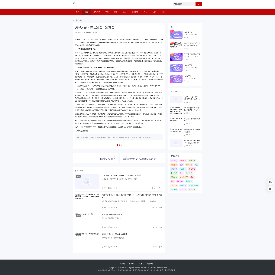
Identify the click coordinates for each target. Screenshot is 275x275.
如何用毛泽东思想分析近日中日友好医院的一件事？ (192, 143)
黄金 (107, 12)
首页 (77, 12)
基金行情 (189, 173)
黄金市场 (192, 169)
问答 (163, 12)
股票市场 (174, 165)
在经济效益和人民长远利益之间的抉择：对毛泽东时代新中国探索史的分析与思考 (132, 196)
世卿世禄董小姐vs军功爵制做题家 (114, 234)
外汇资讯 (183, 169)
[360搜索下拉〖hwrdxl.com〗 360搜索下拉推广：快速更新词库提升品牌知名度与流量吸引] (176, 35)
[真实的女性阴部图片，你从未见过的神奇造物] (176, 46)
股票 (116, 12)
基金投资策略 (194, 185)
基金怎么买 (184, 177)
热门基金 (174, 177)
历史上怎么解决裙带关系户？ (113, 214)
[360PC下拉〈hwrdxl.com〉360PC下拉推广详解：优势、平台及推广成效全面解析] (176, 79)
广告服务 (141, 264)
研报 (154, 12)
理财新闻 (179, 181)
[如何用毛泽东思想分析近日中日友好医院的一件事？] (176, 143)
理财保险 (135, 12)
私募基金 (183, 185)
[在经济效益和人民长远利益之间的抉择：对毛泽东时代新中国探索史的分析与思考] (87, 201)
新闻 (86, 12)
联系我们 (132, 264)
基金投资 (174, 185)
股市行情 (189, 165)
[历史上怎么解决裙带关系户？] (87, 220)
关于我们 (123, 264)
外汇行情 (174, 169)
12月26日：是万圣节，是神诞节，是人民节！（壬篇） (122, 175)
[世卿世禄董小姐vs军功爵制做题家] (87, 240)
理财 (172, 181)
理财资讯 (189, 181)
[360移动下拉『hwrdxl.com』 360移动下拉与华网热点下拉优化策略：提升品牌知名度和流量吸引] (176, 68)
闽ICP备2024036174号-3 (149, 268)
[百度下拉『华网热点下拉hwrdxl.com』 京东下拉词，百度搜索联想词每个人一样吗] (176, 57)
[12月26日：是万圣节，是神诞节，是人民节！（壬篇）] (87, 181)
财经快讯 (96, 12)
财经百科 (183, 161)
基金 (124, 12)
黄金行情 (174, 173)
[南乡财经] (74, 4)
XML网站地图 (162, 268)
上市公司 (192, 189)
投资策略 (174, 189)
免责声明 (150, 264)
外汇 (145, 12)
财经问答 (192, 161)
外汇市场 (183, 189)
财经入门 (174, 161)
